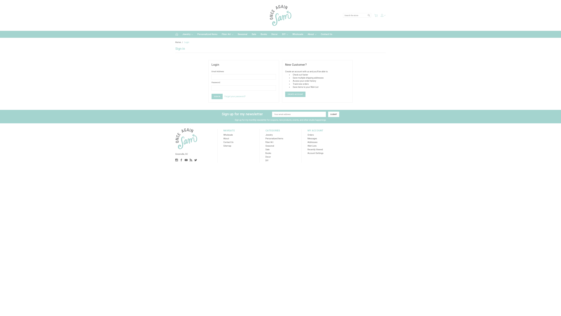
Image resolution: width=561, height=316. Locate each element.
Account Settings (315, 153)
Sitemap (227, 146)
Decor (274, 34)
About (311, 34)
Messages (312, 138)
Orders (311, 135)
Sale (254, 34)
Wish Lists (312, 146)
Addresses (312, 142)
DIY (284, 34)
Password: (216, 82)
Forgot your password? (235, 96)
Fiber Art (226, 34)
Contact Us (326, 34)
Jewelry (186, 34)
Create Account (295, 94)
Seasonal (242, 34)
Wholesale (297, 34)
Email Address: (218, 71)
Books (264, 34)
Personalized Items (207, 34)
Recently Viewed (315, 149)
